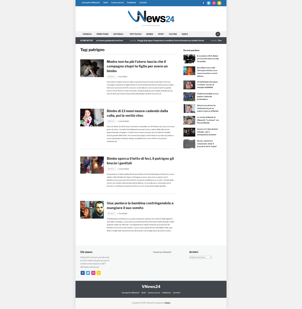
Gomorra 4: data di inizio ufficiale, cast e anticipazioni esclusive (207, 132)
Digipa (167, 303)
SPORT (161, 34)
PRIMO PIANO (102, 34)
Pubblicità (131, 3)
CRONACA (87, 34)
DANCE (185, 34)
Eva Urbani (123, 77)
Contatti (143, 3)
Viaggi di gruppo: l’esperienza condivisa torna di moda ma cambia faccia (163, 40)
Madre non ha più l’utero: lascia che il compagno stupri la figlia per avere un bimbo (137, 66)
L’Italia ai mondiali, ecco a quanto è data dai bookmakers (207, 96)
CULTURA (173, 34)
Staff (105, 3)
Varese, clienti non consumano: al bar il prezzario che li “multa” (207, 144)
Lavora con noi (117, 3)
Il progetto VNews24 (91, 3)
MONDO (149, 34)
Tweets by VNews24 (162, 252)
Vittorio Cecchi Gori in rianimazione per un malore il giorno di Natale (207, 108)
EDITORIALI (118, 34)
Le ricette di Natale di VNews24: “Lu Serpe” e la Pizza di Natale (208, 120)
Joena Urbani (124, 121)
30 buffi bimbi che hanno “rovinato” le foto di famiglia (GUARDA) (207, 85)
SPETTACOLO (136, 34)
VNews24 (151, 286)
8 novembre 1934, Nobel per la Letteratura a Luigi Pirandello (208, 59)
